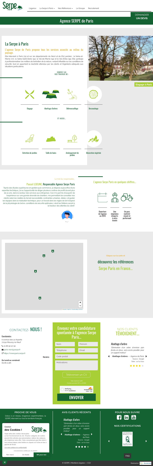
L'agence (32, 8)
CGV (89, 463)
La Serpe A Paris (47, 8)
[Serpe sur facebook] (119, 417)
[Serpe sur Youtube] (133, 417)
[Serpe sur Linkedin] (126, 417)
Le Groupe (80, 8)
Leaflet (64, 309)
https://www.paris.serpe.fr (14, 353)
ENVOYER (76, 397)
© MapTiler (69, 309)
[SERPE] (13, 6)
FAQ (127, 456)
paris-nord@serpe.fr (12, 350)
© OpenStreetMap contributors (77, 309)
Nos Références (65, 8)
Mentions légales (78, 463)
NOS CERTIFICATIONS (127, 425)
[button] (53, 251)
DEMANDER (142, 16)
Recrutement (93, 8)
